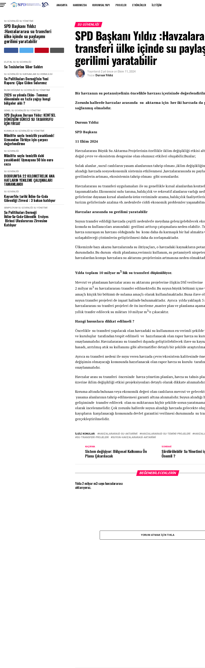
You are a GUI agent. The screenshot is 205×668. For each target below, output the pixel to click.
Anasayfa (61, 5)
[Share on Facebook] (11, 50)
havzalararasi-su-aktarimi (118, 434)
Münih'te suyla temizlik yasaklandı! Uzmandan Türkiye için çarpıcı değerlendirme (29, 139)
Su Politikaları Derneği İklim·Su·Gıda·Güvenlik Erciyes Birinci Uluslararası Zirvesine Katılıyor (26, 218)
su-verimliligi (44, 74)
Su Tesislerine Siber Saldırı (23, 67)
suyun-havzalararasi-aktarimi (134, 437)
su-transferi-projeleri (93, 437)
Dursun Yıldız (104, 75)
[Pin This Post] (42, 50)
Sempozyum (11, 207)
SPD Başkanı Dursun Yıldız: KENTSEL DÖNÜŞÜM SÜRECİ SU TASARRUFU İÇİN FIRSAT (30, 119)
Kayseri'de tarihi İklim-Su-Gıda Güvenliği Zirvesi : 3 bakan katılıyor (29, 198)
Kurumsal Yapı (101, 5)
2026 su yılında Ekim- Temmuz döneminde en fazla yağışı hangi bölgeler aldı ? (27, 99)
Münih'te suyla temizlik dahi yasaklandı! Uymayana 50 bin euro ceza (28, 160)
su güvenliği (11, 21)
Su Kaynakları (27, 74)
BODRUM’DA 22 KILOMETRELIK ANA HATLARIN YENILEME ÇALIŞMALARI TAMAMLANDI (29, 180)
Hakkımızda (80, 5)
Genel (7, 110)
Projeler (121, 5)
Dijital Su (10, 62)
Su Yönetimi (26, 21)
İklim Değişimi (12, 90)
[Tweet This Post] (26, 50)
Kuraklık (9, 131)
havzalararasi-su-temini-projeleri (165, 434)
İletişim (157, 5)
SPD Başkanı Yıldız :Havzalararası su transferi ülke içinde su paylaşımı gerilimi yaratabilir (27, 34)
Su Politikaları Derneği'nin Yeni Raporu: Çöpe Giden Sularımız (26, 81)
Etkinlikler (139, 5)
